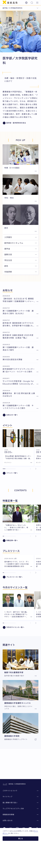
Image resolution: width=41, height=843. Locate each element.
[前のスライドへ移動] (30, 468)
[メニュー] (37, 2)
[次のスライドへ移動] (35, 468)
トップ (5, 784)
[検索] (31, 2)
